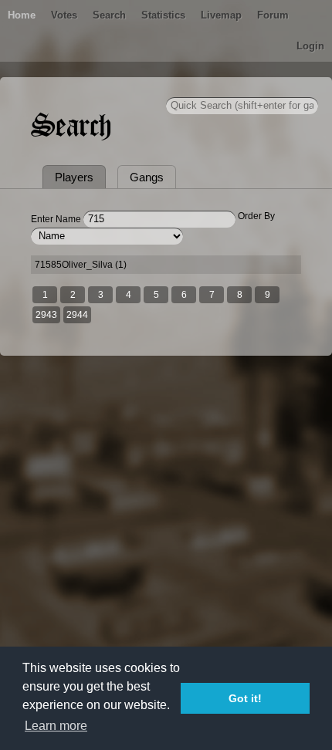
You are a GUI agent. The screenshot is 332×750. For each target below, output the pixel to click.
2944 (77, 314)
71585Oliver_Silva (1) (81, 264)
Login (310, 46)
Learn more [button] (56, 725)
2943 (46, 314)
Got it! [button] (245, 698)
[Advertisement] (166, 552)
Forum (273, 15)
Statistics (163, 15)
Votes (64, 15)
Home (22, 15)
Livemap (221, 15)
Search (109, 15)
